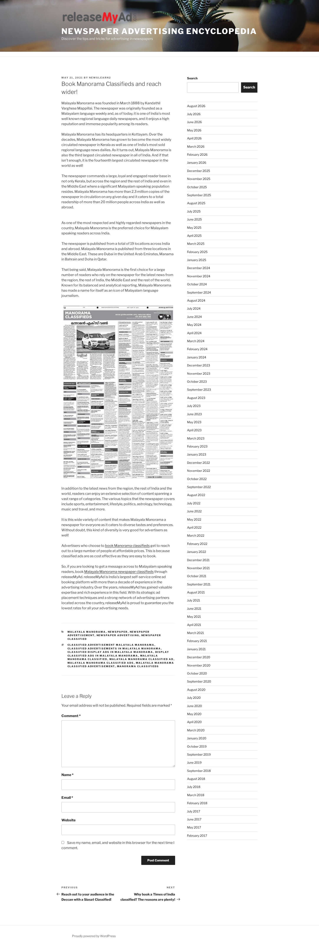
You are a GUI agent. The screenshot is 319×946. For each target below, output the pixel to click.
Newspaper (118, 631)
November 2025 (198, 179)
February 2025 (197, 252)
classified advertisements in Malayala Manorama (114, 648)
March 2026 (195, 146)
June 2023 (194, 414)
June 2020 (194, 706)
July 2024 (194, 308)
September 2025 (199, 195)
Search (192, 78)
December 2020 (198, 657)
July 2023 (194, 406)
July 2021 (193, 600)
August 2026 (196, 106)
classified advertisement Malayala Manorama (111, 644)
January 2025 (196, 260)
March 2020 (196, 730)
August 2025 (196, 203)
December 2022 (198, 462)
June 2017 (194, 819)
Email (67, 798)
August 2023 (196, 398)
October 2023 (197, 381)
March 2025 (195, 243)
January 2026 (196, 162)
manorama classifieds (138, 666)
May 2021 (194, 616)
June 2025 (194, 219)
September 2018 (199, 771)
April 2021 (194, 625)
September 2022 (199, 487)
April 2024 (194, 333)
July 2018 (193, 787)
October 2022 (197, 479)
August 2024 (196, 300)
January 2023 (196, 454)
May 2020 (194, 714)
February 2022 (197, 544)
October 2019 (197, 746)
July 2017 (193, 811)
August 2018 (196, 779)
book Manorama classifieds (127, 546)
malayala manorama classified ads (100, 662)
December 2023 (198, 365)
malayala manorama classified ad (141, 659)
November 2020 (198, 665)
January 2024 (196, 357)
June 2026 (194, 122)
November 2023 (198, 373)
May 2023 (194, 422)
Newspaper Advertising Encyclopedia (159, 31)
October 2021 (196, 576)
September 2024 (199, 292)
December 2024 (198, 268)
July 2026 (194, 114)
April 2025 (194, 235)
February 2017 (197, 835)
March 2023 (195, 438)
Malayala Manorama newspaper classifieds (119, 572)
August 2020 (196, 689)
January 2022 (196, 552)
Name (67, 775)
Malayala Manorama (86, 631)
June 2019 (194, 762)
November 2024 (198, 276)
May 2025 (194, 227)
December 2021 (198, 560)
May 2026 (194, 130)
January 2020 (196, 738)
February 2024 (197, 349)
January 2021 (196, 649)
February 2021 (197, 641)
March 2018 (195, 795)
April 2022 (194, 527)
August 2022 (196, 495)
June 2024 (194, 317)
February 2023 (197, 446)
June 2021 (194, 608)
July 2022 (193, 503)
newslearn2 (100, 77)
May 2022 (194, 519)
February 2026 (197, 154)
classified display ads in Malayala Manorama (110, 652)
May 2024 (194, 325)
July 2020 (194, 697)
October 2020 (197, 673)
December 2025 (198, 171)
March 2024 (195, 341)
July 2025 (194, 211)
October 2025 (197, 187)
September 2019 (199, 754)
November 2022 (198, 470)
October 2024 (197, 284)
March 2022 (195, 535)
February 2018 (197, 803)
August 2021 (196, 592)
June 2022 (194, 511)
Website (68, 820)
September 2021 (198, 584)
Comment (71, 716)
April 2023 (194, 430)
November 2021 (198, 568)
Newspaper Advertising (118, 635)
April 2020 (194, 722)
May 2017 (194, 827)
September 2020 (199, 681)
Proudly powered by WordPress (94, 936)
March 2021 (195, 633)
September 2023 (199, 389)
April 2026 (194, 138)
